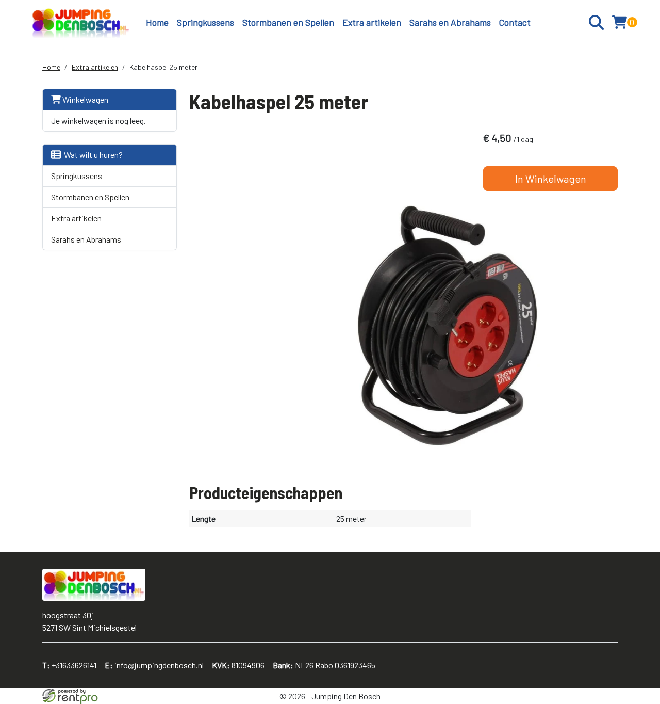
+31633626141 (69, 665)
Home (157, 22)
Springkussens (205, 22)
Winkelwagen (84, 99)
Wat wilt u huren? (92, 154)
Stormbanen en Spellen (288, 22)
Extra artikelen (371, 22)
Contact (515, 22)
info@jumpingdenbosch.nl (154, 665)
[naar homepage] (80, 22)
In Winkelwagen (550, 178)
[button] (596, 22)
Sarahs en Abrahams (450, 22)
